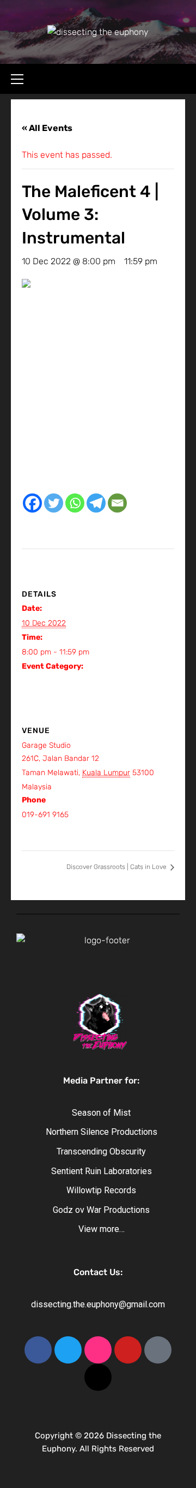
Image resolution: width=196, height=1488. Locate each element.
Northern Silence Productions (101, 1132)
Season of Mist (101, 1113)
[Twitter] (53, 503)
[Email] (117, 503)
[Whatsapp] (74, 503)
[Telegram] (96, 503)
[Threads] (98, 1377)
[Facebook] (32, 503)
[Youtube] (128, 1350)
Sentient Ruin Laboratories (101, 1171)
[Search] (178, 77)
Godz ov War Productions (101, 1210)
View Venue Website (57, 829)
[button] (22, 77)
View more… (101, 1229)
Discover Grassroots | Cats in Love (117, 867)
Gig (27, 681)
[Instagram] (98, 1350)
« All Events (47, 128)
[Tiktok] (157, 1350)
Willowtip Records (101, 1190)
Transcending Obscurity (101, 1151)
